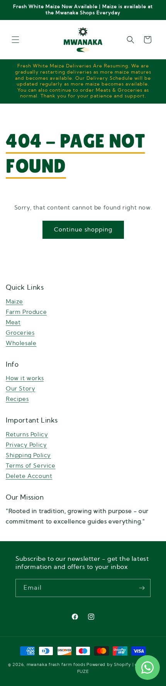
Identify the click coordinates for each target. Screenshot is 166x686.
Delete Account (29, 476)
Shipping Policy (28, 455)
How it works (25, 378)
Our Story (20, 389)
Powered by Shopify (108, 665)
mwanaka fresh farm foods (56, 665)
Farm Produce (26, 312)
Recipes (17, 399)
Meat (13, 322)
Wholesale (21, 343)
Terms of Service (31, 466)
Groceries (20, 333)
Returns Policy (27, 435)
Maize (14, 302)
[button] (15, 39)
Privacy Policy (26, 445)
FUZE (83, 671)
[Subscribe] (141, 588)
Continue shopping (83, 230)
